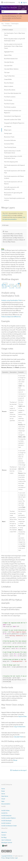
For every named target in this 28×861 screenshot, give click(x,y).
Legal (16, 858)
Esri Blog (3, 837)
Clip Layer (7, 72)
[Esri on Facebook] (5, 851)
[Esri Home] (4, 846)
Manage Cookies (10, 858)
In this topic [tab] (5, 225)
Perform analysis (7, 25)
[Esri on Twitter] (2, 851)
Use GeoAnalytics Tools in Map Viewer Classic (14, 34)
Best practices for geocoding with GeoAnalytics (13, 193)
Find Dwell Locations (9, 96)
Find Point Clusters (9, 103)
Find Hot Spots (8, 100)
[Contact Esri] (10, 851)
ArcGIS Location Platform (8, 818)
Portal (3, 791)
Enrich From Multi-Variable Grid (12, 93)
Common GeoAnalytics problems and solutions (14, 199)
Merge (15, 760)
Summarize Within (9, 144)
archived (4, 215)
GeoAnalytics (15, 23)
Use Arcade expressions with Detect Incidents (14, 177)
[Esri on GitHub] (8, 851)
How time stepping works (11, 161)
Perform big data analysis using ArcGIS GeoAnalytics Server (14, 39)
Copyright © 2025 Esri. (7, 856)
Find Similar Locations (10, 107)
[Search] (19, 2)
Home (3, 788)
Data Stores (4, 796)
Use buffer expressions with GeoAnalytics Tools (11, 188)
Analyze (7, 23)
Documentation (5, 804)
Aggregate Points (8, 51)
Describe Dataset (8, 83)
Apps (2, 801)
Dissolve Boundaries (9, 90)
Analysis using (11, 300)
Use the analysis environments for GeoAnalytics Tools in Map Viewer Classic (13, 46)
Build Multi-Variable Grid (11, 58)
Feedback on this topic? (19, 770)
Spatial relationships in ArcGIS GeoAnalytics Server (12, 151)
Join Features (7, 126)
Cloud (3, 799)
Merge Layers (7, 130)
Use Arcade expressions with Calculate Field (14, 171)
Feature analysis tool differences (11, 316)
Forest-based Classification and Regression (12, 111)
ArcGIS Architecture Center (9, 825)
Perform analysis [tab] (8, 29)
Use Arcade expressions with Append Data (14, 166)
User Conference (6, 840)
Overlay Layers (8, 133)
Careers (3, 835)
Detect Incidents (8, 86)
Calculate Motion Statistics (11, 69)
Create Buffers (8, 79)
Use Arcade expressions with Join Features (13, 182)
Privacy (3, 858)
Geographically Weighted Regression (14, 123)
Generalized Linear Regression (12, 116)
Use (2, 23)
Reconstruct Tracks (9, 137)
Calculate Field (8, 65)
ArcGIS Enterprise (9, 2)
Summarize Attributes (10, 140)
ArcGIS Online (5, 810)
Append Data (8, 55)
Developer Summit (6, 842)
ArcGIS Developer (6, 820)
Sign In (25, 2)
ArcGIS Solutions (6, 823)
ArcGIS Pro (4, 813)
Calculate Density (9, 62)
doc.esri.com (6, 20)
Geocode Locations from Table (12, 119)
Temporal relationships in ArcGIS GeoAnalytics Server (13, 157)
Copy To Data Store (9, 76)
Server (3, 793)
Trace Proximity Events (10, 147)
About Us (4, 832)
